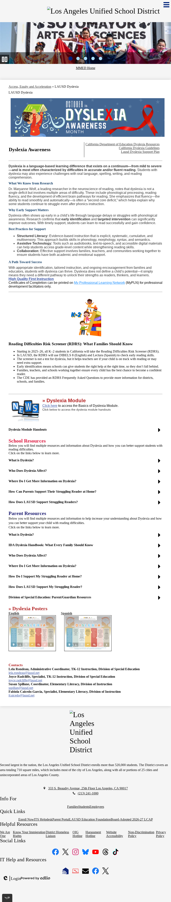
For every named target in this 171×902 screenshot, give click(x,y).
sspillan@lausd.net (21, 688)
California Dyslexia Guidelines (139, 148)
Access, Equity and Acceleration (30, 86)
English (14, 613)
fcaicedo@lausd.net (21, 695)
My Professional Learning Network (99, 282)
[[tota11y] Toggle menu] (7, 898)
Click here (49, 405)
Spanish (66, 613)
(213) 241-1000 (88, 793)
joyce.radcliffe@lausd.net (25, 680)
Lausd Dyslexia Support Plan (140, 152)
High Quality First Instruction (31, 279)
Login (12, 878)
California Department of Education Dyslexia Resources (123, 144)
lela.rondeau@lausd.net (24, 673)
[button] (85, 431)
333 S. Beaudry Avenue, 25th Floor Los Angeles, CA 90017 (88, 788)
